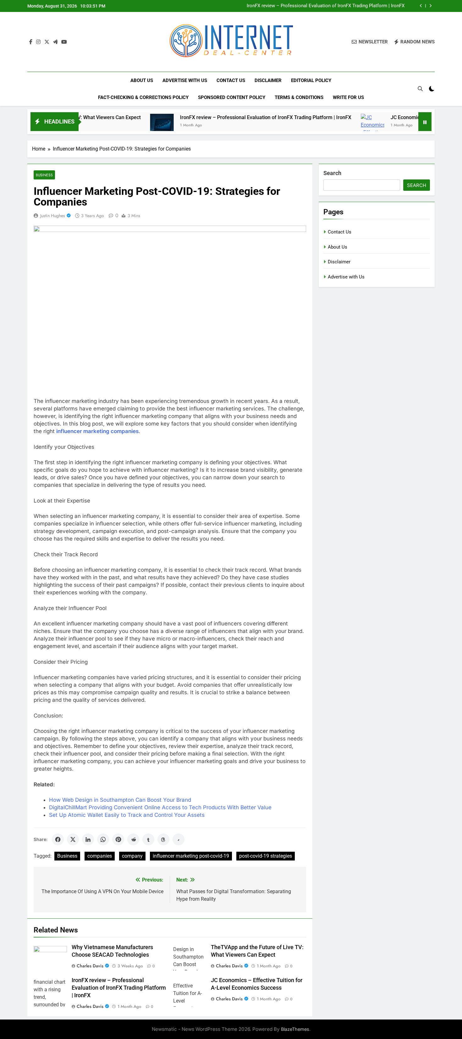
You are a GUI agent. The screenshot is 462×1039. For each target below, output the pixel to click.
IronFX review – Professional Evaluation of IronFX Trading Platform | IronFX (325, 5)
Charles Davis (90, 966)
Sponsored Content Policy (231, 97)
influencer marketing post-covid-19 (191, 856)
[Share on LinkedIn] (88, 839)
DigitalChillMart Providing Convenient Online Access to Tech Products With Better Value (160, 807)
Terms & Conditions (299, 97)
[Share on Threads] (163, 839)
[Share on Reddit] (133, 839)
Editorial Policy (311, 80)
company (132, 856)
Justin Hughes (52, 215)
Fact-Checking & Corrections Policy (143, 97)
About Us (141, 80)
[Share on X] (73, 839)
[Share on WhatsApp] (103, 839)
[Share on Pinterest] (118, 839)
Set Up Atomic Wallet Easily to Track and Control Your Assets (127, 815)
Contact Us (231, 80)
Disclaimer (268, 80)
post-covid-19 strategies (265, 856)
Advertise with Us (184, 80)
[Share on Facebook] (58, 839)
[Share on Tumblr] (148, 839)
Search (332, 173)
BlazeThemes (295, 1029)
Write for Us (348, 97)
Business (44, 175)
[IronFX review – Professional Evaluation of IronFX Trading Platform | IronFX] (136, 125)
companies (99, 856)
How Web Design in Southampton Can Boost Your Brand (120, 800)
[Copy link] (178, 839)
